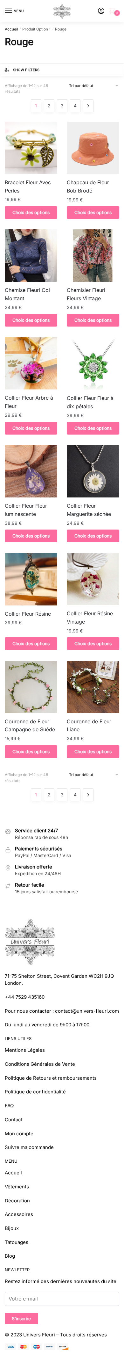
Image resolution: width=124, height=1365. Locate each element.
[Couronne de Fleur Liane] (93, 687)
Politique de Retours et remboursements (51, 1078)
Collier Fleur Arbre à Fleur (29, 402)
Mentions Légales (25, 1050)
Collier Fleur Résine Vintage (90, 617)
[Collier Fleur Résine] (31, 579)
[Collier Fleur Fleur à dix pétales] (93, 363)
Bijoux (12, 1228)
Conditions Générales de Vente (40, 1064)
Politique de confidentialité (35, 1092)
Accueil (11, 29)
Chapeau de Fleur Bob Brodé (88, 186)
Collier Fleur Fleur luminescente (26, 510)
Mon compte (19, 1134)
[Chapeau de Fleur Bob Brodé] (93, 148)
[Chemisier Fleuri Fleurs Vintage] (93, 255)
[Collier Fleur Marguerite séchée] (93, 471)
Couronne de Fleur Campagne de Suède (30, 725)
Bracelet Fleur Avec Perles (28, 186)
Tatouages (16, 1242)
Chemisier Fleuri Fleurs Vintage (86, 294)
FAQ (9, 1106)
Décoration (17, 1201)
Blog (10, 1256)
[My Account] (101, 11)
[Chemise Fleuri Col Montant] (31, 255)
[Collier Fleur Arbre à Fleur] (31, 363)
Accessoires (19, 1214)
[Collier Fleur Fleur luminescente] (31, 471)
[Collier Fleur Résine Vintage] (93, 579)
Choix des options (31, 212)
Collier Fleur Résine (28, 614)
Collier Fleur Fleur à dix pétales (90, 402)
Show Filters (26, 70)
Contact (14, 1120)
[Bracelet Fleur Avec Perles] (31, 148)
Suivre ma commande (29, 1147)
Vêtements (17, 1187)
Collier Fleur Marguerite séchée (89, 510)
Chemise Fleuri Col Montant (27, 294)
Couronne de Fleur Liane (89, 725)
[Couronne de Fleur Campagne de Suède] (31, 687)
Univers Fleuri (39, 1335)
